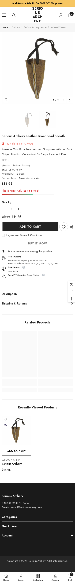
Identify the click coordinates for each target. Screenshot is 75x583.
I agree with (12, 235)
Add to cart (29, 227)
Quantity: (7, 202)
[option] (37, 68)
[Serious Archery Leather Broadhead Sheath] (16, 430)
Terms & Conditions (31, 235)
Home (5, 27)
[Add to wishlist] (5, 419)
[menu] (4, 15)
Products (16, 27)
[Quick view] (5, 425)
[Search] (14, 15)
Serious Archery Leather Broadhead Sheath (14, 464)
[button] (63, 100)
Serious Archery (22, 165)
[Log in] (61, 15)
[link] (63, 226)
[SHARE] (70, 227)
